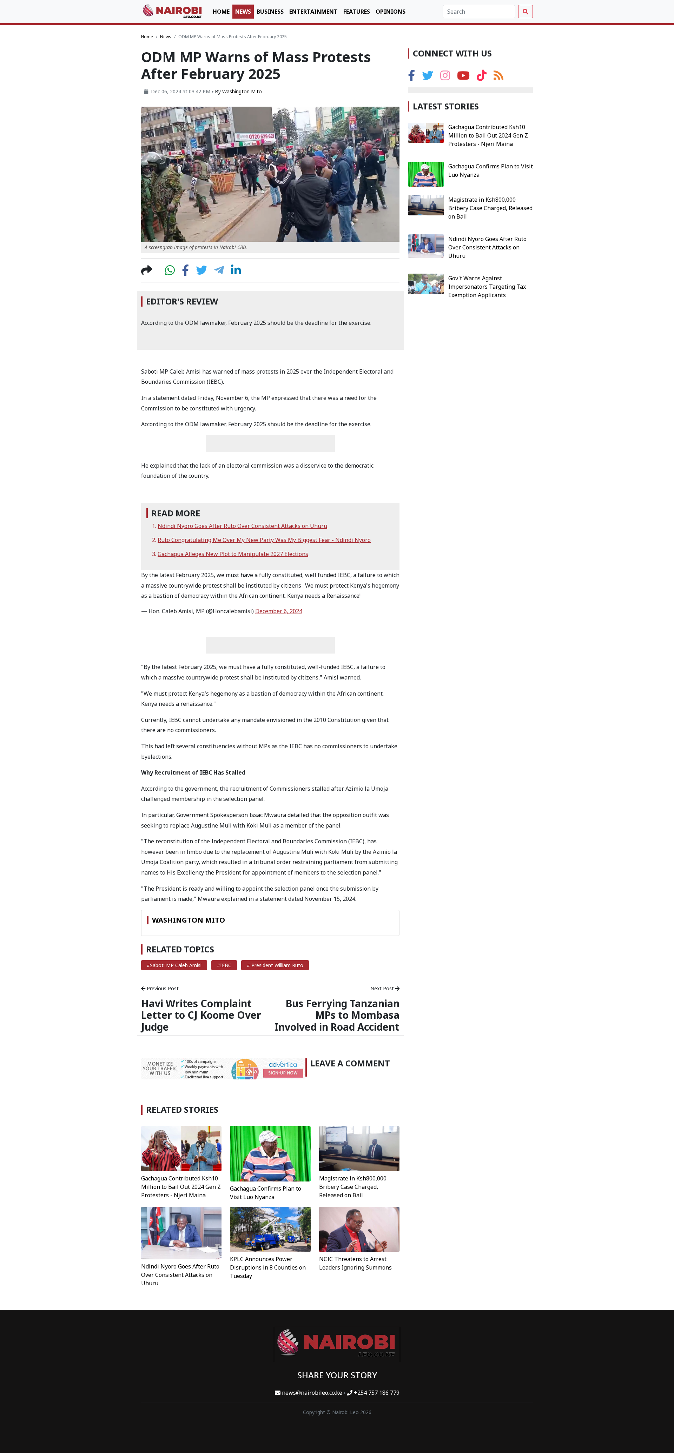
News (243, 11)
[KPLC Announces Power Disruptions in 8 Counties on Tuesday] (270, 1229)
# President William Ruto (275, 965)
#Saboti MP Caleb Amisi (174, 965)
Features (356, 11)
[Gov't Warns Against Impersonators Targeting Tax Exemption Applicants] (426, 283)
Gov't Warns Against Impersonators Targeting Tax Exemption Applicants (487, 286)
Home (221, 11)
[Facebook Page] (411, 77)
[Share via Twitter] (201, 272)
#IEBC (224, 965)
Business (270, 11)
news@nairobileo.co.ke (312, 1393)
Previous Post (162, 988)
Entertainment (313, 11)
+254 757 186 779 (375, 1393)
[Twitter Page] (427, 77)
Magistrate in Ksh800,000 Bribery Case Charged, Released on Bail (352, 1186)
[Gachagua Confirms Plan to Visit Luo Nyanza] (270, 1153)
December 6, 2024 (278, 611)
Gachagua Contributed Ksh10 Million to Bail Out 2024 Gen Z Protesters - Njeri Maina (181, 1186)
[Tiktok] (482, 77)
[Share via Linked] (236, 272)
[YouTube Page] (463, 77)
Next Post (382, 988)
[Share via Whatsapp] (170, 272)
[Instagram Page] (445, 77)
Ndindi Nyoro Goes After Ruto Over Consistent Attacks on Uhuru (242, 526)
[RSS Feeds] (498, 77)
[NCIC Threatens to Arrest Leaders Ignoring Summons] (359, 1229)
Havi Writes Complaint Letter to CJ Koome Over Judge (201, 1015)
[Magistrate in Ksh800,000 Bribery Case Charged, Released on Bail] (359, 1148)
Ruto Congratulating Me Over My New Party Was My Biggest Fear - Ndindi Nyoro (264, 540)
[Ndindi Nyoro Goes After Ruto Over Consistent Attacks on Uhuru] (181, 1232)
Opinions (390, 11)
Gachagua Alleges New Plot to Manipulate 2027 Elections (233, 554)
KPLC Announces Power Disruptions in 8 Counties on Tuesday (268, 1267)
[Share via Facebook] (185, 272)
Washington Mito (242, 91)
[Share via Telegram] (219, 272)
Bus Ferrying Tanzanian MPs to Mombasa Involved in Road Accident (337, 1015)
